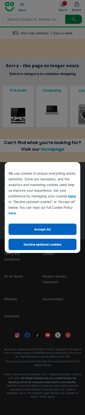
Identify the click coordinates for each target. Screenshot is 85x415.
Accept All (42, 229)
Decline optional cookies (42, 244)
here (72, 196)
